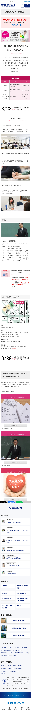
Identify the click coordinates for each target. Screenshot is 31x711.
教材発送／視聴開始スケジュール (22, 599)
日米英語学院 (11, 668)
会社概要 (13, 655)
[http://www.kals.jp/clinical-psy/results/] (15, 408)
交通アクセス (4, 647)
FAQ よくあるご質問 (14, 647)
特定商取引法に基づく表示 (21, 653)
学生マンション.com (6, 674)
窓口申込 (4, 593)
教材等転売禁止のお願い (7, 653)
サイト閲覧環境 (17, 650)
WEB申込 (4, 586)
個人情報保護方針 (5, 655)
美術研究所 (3, 668)
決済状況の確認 (6, 598)
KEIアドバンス (15, 671)
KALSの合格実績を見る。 (16, 425)
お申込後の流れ (21, 593)
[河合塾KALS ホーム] (8, 5)
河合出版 (18, 668)
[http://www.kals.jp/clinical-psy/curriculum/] (15, 445)
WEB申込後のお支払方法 (23, 587)
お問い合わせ (24, 647)
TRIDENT (20, 666)
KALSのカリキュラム (15, 462)
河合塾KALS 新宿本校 (19, 620)
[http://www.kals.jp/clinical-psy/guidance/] (15, 482)
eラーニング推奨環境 (6, 650)
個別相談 (22, 6)
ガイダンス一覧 (15, 25)
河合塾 (14, 666)
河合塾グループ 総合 (6, 666)
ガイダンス (27, 6)
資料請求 (19, 605)
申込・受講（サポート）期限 (8, 607)
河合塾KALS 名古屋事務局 (19, 628)
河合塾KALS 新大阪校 (19, 635)
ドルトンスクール (5, 671)
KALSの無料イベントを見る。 (16, 499)
